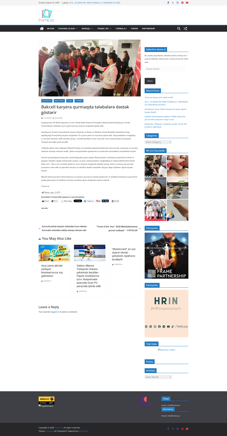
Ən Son (50, 28)
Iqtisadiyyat (46, 100)
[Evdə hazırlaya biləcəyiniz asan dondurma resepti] (155, 188)
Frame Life (103, 28)
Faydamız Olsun (66, 28)
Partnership (148, 28)
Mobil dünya (59, 100)
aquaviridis (59, 118)
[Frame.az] (42, 28)
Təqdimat (79, 100)
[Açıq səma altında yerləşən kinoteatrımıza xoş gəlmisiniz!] (54, 246)
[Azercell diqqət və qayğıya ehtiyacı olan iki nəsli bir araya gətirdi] (155, 166)
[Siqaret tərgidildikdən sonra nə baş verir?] (178, 210)
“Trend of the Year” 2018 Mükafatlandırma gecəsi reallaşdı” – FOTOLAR (117, 228)
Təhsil (69, 100)
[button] (76, 28)
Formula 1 (121, 28)
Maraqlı (86, 28)
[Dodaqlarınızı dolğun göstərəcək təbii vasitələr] (178, 166)
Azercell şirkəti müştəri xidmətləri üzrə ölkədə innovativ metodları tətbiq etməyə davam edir (64, 228)
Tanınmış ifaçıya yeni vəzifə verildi (83, 3)
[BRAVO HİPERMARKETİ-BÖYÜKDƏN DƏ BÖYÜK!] (178, 188)
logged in (55, 312)
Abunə (150, 81)
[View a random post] (185, 28)
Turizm (134, 28)
